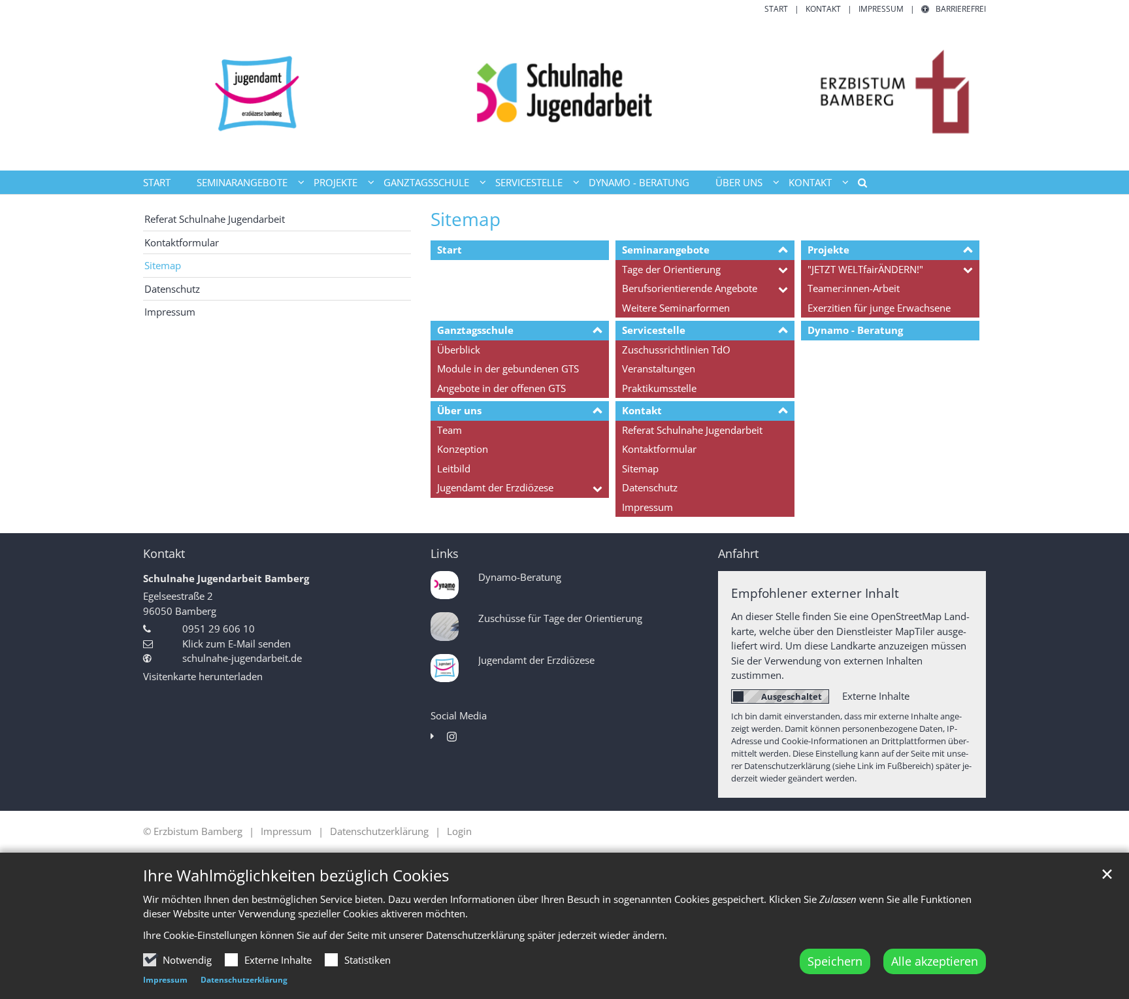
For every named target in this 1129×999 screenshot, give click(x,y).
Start (157, 182)
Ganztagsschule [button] (426, 182)
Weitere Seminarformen (676, 307)
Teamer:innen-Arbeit (854, 288)
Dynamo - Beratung (639, 182)
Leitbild (453, 468)
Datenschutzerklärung (244, 979)
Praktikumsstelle (659, 388)
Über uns (459, 410)
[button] (858, 185)
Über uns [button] (738, 182)
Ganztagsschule (475, 329)
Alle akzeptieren (934, 961)
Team (449, 429)
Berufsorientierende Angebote (689, 288)
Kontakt (642, 410)
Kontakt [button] (810, 182)
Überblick (458, 349)
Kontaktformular (659, 448)
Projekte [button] (335, 182)
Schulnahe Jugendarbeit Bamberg (226, 578)
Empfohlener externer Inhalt (815, 593)
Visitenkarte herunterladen (203, 676)
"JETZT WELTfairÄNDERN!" (865, 269)
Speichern (835, 961)
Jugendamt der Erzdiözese (495, 487)
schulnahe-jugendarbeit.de (242, 657)
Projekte (828, 249)
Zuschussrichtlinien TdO (676, 349)
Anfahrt (738, 553)
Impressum (165, 979)
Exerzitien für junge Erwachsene (879, 307)
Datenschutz (650, 487)
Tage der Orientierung (671, 269)
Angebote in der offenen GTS (501, 388)
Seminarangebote (666, 249)
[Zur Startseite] (564, 92)
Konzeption (462, 448)
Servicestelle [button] (529, 182)
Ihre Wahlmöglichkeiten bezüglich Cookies (296, 875)
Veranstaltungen (658, 368)
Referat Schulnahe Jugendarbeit (692, 429)
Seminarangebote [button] (242, 182)
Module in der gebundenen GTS (508, 368)
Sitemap (465, 219)
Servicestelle (653, 329)
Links (445, 553)
